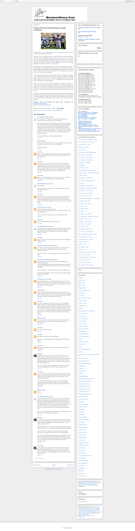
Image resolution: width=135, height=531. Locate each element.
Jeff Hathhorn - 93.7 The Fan (85, 190)
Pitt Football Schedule (88, 483)
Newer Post (37, 465)
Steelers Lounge (82, 432)
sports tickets (96, 506)
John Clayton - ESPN (83, 208)
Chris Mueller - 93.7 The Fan (85, 157)
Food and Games (82, 316)
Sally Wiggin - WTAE (83, 247)
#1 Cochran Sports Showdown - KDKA (87, 139)
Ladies (79, 346)
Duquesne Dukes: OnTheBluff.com (86, 311)
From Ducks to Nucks (83, 318)
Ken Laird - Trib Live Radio (84, 224)
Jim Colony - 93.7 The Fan (84, 195)
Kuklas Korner (81, 344)
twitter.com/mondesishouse (40, 103)
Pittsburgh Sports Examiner (85, 381)
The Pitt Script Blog (83, 460)
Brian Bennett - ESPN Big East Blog (87, 152)
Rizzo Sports (81, 412)
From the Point (82, 321)
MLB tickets (91, 509)
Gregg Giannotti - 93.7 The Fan (86, 185)
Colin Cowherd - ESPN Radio (85, 160)
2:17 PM (39, 442)
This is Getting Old (82, 463)
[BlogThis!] (59, 108)
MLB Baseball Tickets (83, 501)
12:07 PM (39, 256)
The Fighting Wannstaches (84, 455)
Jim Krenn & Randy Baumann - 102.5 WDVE (89, 198)
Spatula (39, 445)
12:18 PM (39, 298)
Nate (38, 353)
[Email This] (57, 108)
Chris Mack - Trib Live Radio (85, 154)
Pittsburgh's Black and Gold (85, 394)
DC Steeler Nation (82, 305)
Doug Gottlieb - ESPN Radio (85, 178)
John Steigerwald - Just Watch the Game (88, 216)
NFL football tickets (87, 508)
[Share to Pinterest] (63, 108)
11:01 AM (39, 172)
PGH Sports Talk (82, 371)
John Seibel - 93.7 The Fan (85, 213)
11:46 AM (39, 234)
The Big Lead (81, 450)
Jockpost (80, 339)
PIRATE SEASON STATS (84, 123)
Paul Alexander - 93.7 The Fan (85, 239)
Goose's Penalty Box (83, 326)
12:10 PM (39, 276)
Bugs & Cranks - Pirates (84, 298)
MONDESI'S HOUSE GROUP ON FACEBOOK (89, 27)
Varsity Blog (81, 465)
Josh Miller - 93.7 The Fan (84, 221)
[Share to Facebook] (61, 108)
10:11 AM (39, 138)
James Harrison (40, 110)
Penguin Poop (81, 366)
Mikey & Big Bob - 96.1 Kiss (85, 236)
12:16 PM (39, 287)
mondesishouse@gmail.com (44, 104)
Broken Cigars (81, 293)
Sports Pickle (81, 422)
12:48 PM (39, 331)
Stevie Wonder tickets (83, 514)
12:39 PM (39, 324)
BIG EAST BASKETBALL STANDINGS (88, 112)
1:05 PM (39, 350)
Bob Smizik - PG (82, 149)
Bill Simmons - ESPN (83, 147)
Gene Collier (81, 183)
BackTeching (81, 280)
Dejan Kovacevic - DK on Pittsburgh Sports (88, 172)
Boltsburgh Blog (82, 288)
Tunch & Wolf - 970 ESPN (84, 262)
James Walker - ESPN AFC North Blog (87, 188)
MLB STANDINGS (82, 116)
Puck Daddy (81, 401)
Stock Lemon (81, 440)
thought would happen (54, 63)
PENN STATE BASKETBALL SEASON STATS (89, 128)
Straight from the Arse (83, 442)
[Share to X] (60, 108)
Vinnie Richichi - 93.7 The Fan (85, 265)
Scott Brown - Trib (82, 249)
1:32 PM (39, 393)
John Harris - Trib (82, 211)
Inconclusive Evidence (83, 336)
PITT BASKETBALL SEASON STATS (87, 125)
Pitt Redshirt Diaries (83, 376)
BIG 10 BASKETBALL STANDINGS (87, 114)
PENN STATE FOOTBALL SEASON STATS (89, 131)
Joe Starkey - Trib (82, 206)
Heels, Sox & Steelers (83, 328)
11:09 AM (39, 180)
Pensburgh (81, 368)
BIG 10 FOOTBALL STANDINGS (86, 119)
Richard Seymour (58, 110)
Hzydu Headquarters (83, 334)
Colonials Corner (82, 303)
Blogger (70, 528)
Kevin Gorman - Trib (83, 226)
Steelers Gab (81, 430)
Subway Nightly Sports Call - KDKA (86, 257)
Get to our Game (82, 323)
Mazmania (80, 351)
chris (38, 334)
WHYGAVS (81, 470)
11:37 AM (39, 223)
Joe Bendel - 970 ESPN (84, 201)
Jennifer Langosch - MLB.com (85, 193)
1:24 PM (39, 387)
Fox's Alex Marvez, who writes (48, 79)
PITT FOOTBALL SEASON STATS (87, 130)
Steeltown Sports (82, 437)
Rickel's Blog (81, 409)
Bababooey (40, 318)
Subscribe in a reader (83, 36)
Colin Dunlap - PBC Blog (84, 162)
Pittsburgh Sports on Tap (84, 386)
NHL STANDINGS (82, 111)
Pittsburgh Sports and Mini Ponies (86, 378)
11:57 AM (39, 242)
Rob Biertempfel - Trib (83, 241)
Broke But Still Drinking (83, 290)
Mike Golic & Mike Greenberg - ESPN (87, 234)
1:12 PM (39, 368)
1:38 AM (39, 455)
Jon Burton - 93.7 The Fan (84, 218)
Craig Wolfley (81, 165)
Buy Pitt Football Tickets (92, 482)
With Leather (81, 473)
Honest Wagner (82, 331)
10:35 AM (39, 158)
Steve (38, 152)
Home (53, 465)
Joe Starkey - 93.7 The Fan (85, 203)
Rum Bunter (81, 414)
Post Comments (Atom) (56, 469)
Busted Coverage (82, 300)
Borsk (38, 175)
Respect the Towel (82, 406)
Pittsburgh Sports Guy (83, 383)
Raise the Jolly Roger (83, 404)
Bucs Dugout (81, 295)
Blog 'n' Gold (81, 285)
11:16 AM (39, 204)
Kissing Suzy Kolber (83, 341)
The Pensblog (81, 458)
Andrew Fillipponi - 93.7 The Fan (86, 142)
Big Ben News (81, 282)
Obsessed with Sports (83, 360)
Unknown (39, 290)
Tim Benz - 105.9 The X (84, 259)
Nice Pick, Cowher (82, 358)
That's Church (81, 447)
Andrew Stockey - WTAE (84, 144)
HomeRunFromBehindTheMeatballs (45, 245)
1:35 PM (39, 414)
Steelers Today (82, 435)
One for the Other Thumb (84, 363)
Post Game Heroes (83, 399)
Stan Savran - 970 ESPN (84, 254)
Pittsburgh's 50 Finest (83, 391)
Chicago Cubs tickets (91, 511)
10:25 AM (39, 149)
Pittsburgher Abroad (83, 396)
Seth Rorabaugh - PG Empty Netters (87, 252)
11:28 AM (39, 216)
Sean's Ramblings (82, 417)
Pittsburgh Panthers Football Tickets (87, 485)
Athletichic (80, 277)
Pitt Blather (81, 373)
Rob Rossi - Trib (82, 244)
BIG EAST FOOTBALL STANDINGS (87, 117)
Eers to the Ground (83, 313)
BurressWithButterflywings (43, 117)
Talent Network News (83, 445)
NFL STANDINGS (82, 115)
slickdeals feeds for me (42, 207)
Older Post (70, 465)
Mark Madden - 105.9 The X (85, 229)
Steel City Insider (82, 424)
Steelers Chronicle (82, 427)
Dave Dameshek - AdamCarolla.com (87, 170)
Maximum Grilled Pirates (84, 349)
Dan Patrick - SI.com (83, 167)
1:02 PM (39, 342)
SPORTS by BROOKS (83, 419)
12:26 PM (39, 315)
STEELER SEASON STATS (85, 122)
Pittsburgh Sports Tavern (84, 389)
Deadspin (80, 308)
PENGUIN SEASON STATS (85, 121)
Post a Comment (39, 458)
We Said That (81, 468)
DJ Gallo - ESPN (82, 175)
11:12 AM (39, 191)
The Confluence (82, 453)
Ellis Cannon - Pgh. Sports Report (86, 180)
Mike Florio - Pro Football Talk (85, 231)
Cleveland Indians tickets (88, 510)
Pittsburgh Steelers (49, 110)
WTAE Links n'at (82, 476)
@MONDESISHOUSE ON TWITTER (87, 31)
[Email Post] (53, 108)
